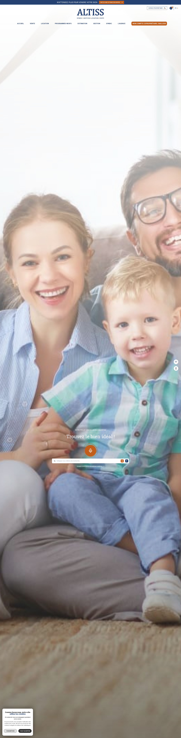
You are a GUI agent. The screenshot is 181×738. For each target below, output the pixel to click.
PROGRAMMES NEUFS (63, 23)
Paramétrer (10, 731)
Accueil (20, 23)
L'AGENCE (121, 23)
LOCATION (45, 23)
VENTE (32, 23)
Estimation (82, 23)
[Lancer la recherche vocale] (90, 450)
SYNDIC (109, 23)
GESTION (96, 23)
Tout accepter (25, 731)
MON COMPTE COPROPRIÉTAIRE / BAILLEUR (149, 23)
